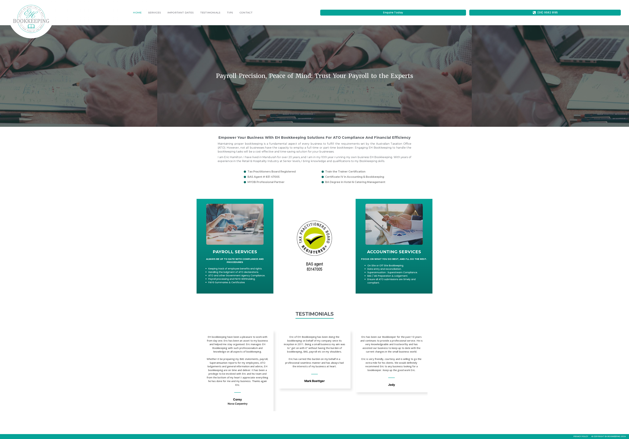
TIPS (230, 12)
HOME (137, 12)
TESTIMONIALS (210, 12)
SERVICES (154, 12)
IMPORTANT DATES (180, 12)
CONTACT (246, 12)
